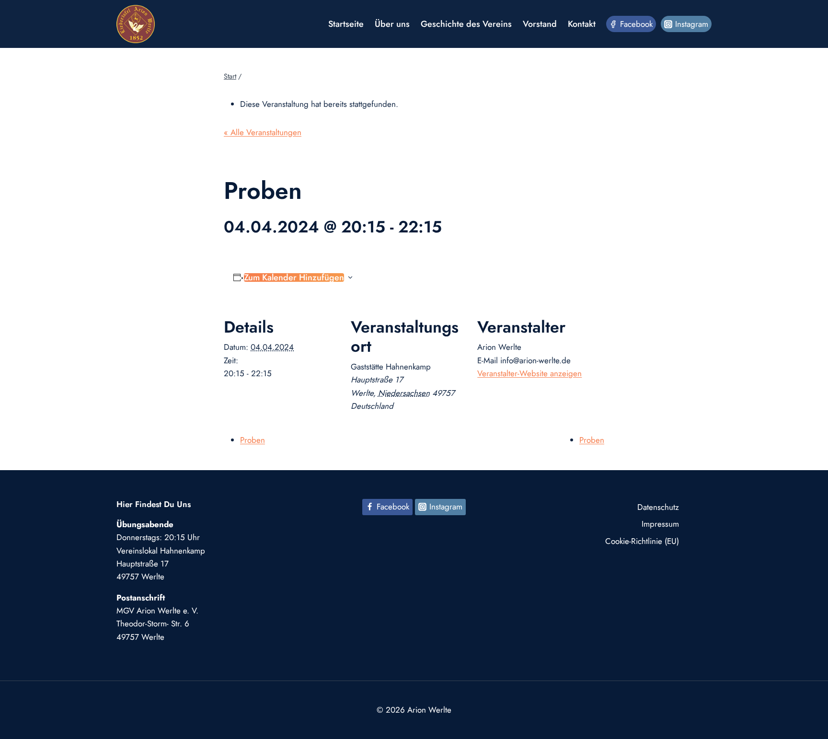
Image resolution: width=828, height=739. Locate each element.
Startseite (346, 24)
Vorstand (540, 24)
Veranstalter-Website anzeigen (529, 373)
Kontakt (582, 24)
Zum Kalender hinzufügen (294, 277)
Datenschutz (658, 507)
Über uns (392, 24)
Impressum (660, 524)
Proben (252, 440)
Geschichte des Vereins (466, 24)
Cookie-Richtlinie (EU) (642, 541)
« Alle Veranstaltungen (262, 132)
